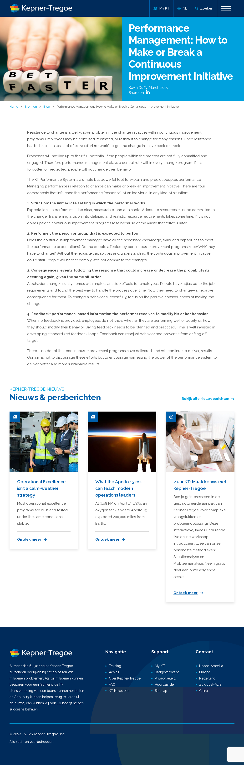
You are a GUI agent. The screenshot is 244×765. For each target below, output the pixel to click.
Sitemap (161, 691)
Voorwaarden (165, 684)
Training (115, 666)
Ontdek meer (29, 539)
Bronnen (31, 106)
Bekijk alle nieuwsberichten (205, 399)
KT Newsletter (120, 691)
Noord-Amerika (211, 666)
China (203, 691)
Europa (204, 672)
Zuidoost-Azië (210, 684)
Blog (46, 106)
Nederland (207, 678)
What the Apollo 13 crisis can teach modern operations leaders (120, 488)
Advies (114, 672)
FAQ (112, 684)
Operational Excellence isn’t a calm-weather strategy (41, 488)
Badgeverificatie (167, 672)
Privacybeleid (165, 678)
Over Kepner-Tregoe (125, 678)
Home (14, 106)
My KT (160, 666)
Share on (137, 93)
